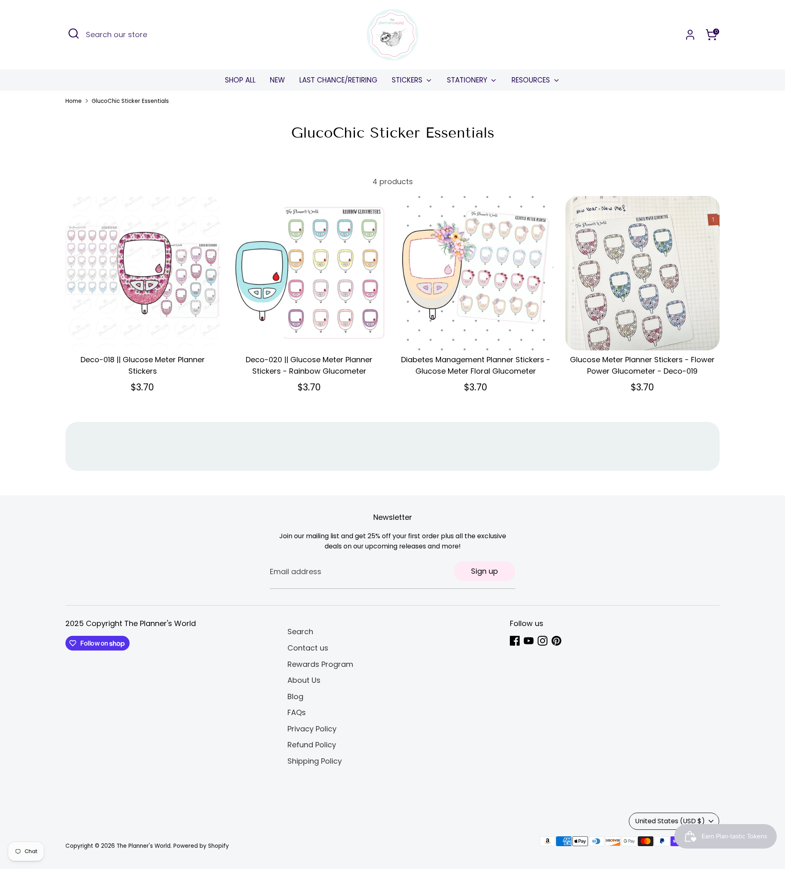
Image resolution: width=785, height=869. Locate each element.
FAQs (296, 712)
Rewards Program (320, 664)
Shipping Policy (314, 761)
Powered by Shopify (201, 846)
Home (73, 101)
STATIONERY (468, 80)
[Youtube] (529, 641)
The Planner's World (143, 846)
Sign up (484, 571)
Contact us (307, 648)
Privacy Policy (311, 729)
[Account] (690, 35)
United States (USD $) (670, 821)
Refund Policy (311, 745)
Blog (295, 696)
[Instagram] (542, 641)
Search (300, 631)
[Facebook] (515, 641)
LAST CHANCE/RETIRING (338, 80)
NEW (277, 80)
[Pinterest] (556, 641)
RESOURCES (531, 80)
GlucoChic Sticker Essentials (130, 101)
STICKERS (408, 80)
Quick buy (142, 336)
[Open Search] (73, 33)
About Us (304, 680)
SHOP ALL (240, 80)
